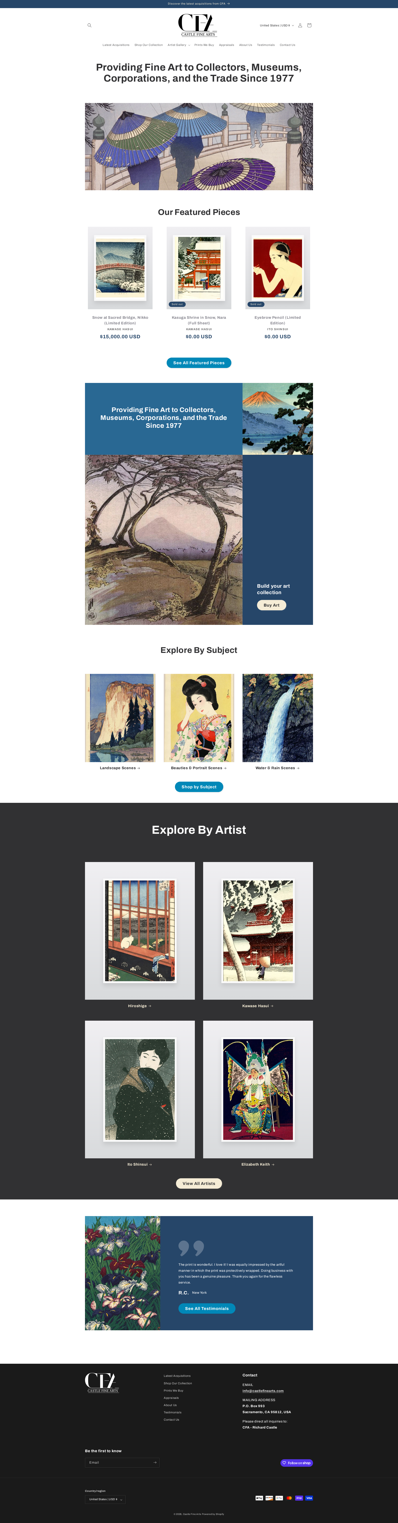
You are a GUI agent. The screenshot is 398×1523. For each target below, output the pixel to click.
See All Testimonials (207, 1308)
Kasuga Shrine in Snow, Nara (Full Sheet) (199, 320)
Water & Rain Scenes (275, 768)
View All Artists (199, 1183)
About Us (170, 1405)
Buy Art (272, 605)
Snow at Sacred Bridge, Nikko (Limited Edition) (120, 320)
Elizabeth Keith (255, 1164)
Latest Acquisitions (177, 1375)
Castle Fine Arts (192, 1514)
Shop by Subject (199, 787)
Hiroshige (137, 1006)
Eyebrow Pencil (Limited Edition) (278, 320)
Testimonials (172, 1412)
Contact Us (171, 1419)
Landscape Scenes (118, 768)
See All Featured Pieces (199, 363)
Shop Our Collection (178, 1383)
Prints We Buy (173, 1390)
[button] (89, 25)
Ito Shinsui (137, 1164)
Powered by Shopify (213, 1514)
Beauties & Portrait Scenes (196, 768)
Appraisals (171, 1397)
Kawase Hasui (255, 1006)
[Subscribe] (154, 1462)
